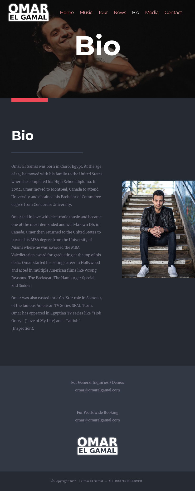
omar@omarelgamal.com (97, 390)
